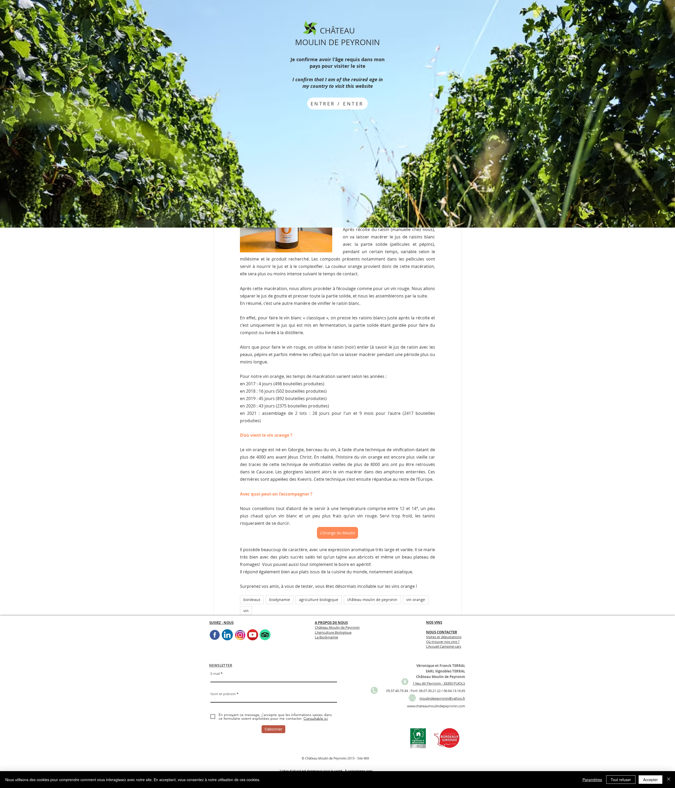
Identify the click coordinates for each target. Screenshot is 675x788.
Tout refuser (621, 779)
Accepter (650, 779)
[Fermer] (669, 779)
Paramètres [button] (592, 779)
